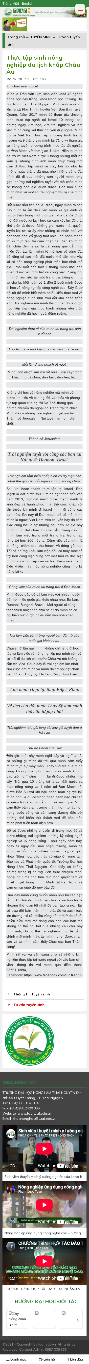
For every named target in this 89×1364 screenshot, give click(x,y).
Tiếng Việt (10, 3)
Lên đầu (76, 1359)
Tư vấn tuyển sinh (28, 1005)
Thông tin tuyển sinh (31, 994)
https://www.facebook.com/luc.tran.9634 (55, 975)
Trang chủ (16, 37)
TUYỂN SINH (40, 37)
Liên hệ (49, 1359)
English (27, 3)
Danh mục (17, 1359)
